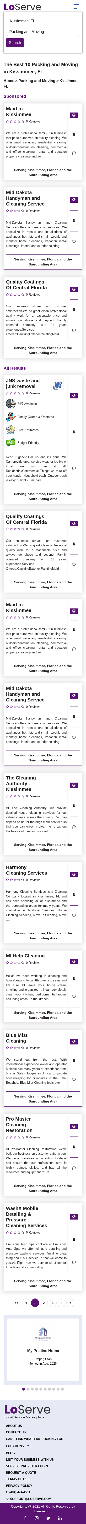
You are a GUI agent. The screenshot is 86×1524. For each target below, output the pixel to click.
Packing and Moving (37, 81)
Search (15, 43)
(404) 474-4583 (19, 1492)
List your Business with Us (30, 1459)
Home (9, 81)
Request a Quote (21, 1473)
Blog (10, 1453)
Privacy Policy (19, 1486)
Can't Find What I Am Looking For (34, 1439)
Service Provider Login (27, 1466)
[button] (23, 1389)
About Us (14, 1426)
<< (16, 1303)
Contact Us (16, 1432)
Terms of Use (18, 1479)
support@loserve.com (30, 1499)
